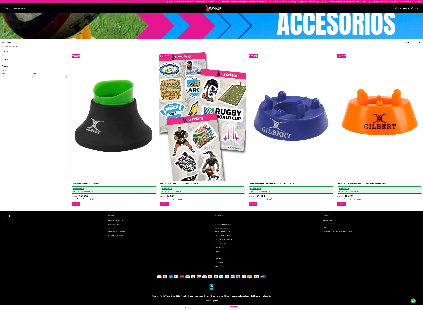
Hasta (34, 73)
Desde (3, 73)
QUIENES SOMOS (113, 224)
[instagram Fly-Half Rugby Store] (4, 216)
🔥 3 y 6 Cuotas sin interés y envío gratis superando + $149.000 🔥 (152, 2)
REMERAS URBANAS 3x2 (222, 232)
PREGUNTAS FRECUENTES (116, 236)
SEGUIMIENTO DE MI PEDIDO (117, 232)
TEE (3, 56)
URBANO (218, 259)
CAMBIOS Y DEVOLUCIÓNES (117, 220)
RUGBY (6, 51)
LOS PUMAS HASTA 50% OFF (223, 239)
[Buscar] (37, 8)
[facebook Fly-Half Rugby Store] (9, 216)
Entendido (234, 307)
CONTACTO (111, 228)
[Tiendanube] (211, 301)
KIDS (216, 255)
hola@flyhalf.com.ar (327, 228)
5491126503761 (327, 220)
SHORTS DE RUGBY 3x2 (222, 228)
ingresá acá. (244, 296)
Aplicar (66, 76)
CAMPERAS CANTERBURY (223, 236)
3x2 (216, 220)
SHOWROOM (219, 266)
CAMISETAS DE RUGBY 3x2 (223, 224)
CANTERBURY (219, 247)
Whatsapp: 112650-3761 (329, 224)
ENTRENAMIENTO (220, 262)
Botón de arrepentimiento (261, 296)
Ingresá (400, 8)
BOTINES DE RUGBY (221, 243)
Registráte (406, 8)
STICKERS (5, 59)
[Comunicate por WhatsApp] (413, 300)
